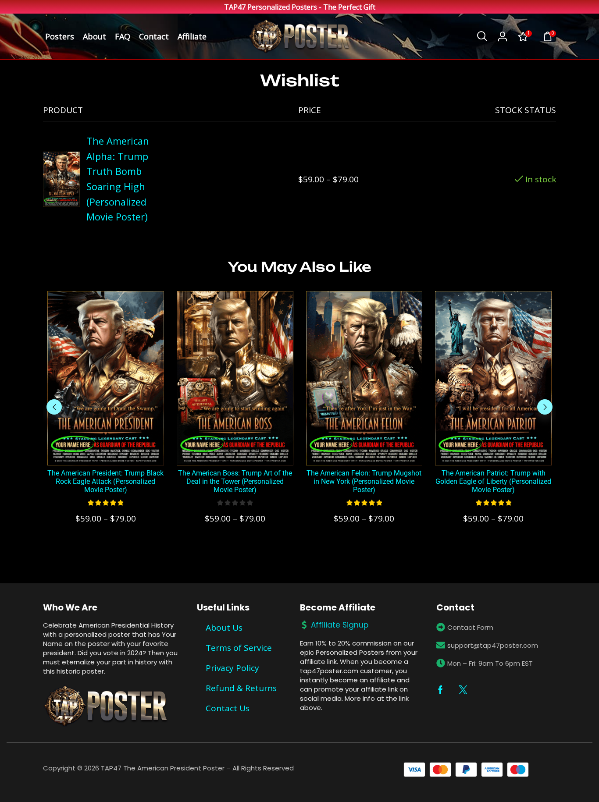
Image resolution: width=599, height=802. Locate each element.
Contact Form (470, 627)
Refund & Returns (241, 688)
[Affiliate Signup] (304, 625)
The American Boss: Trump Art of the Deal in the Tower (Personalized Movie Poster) (235, 481)
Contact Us (228, 708)
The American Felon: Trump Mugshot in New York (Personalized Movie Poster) (364, 481)
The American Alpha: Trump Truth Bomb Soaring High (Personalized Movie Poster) (117, 179)
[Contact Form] (440, 627)
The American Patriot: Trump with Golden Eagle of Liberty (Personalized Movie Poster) (493, 481)
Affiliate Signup (339, 625)
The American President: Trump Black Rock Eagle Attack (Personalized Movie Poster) (105, 481)
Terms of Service (239, 647)
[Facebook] (440, 689)
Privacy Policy (232, 668)
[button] (482, 36)
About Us (224, 627)
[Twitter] (463, 689)
